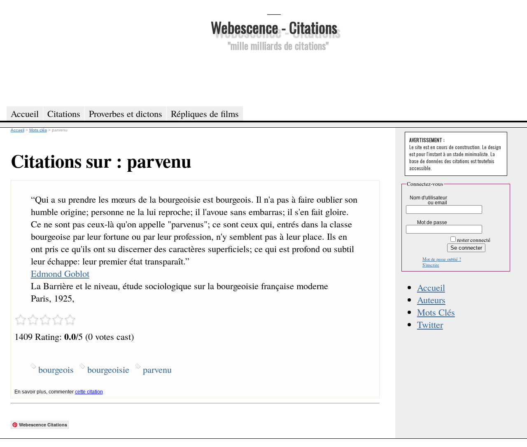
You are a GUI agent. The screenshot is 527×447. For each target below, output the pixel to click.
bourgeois (56, 369)
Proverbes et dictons (125, 113)
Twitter (430, 324)
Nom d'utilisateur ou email (428, 200)
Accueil (431, 287)
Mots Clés (436, 312)
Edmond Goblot (60, 273)
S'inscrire (430, 265)
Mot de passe (432, 222)
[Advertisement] (274, 77)
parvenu (157, 369)
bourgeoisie (108, 369)
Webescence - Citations (274, 27)
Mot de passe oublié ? (441, 259)
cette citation (89, 392)
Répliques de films (205, 113)
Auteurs (431, 299)
